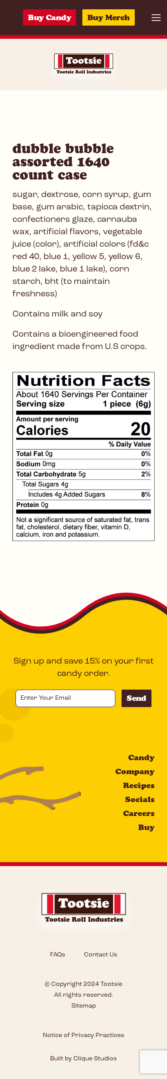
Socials (140, 799)
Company (135, 771)
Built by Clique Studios (83, 1059)
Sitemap (83, 1006)
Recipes (139, 785)
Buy (146, 827)
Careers (139, 813)
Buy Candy (49, 17)
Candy (141, 757)
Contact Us (100, 955)
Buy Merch (108, 17)
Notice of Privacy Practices (83, 1035)
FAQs (57, 955)
